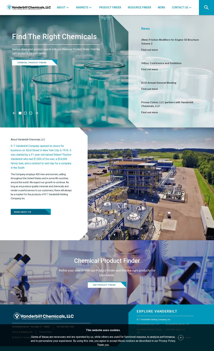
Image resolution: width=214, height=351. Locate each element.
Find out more (149, 49)
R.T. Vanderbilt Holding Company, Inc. (154, 319)
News (145, 29)
